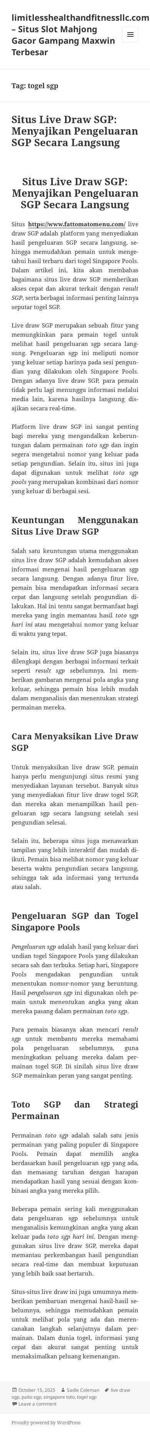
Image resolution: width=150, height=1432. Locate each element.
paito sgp (31, 1397)
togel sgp (87, 1397)
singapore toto (59, 1397)
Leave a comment (37, 1404)
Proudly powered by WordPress (46, 1422)
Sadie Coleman (83, 1390)
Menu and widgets (130, 42)
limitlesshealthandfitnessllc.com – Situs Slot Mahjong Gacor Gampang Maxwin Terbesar (81, 35)
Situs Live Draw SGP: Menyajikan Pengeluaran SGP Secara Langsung (75, 130)
